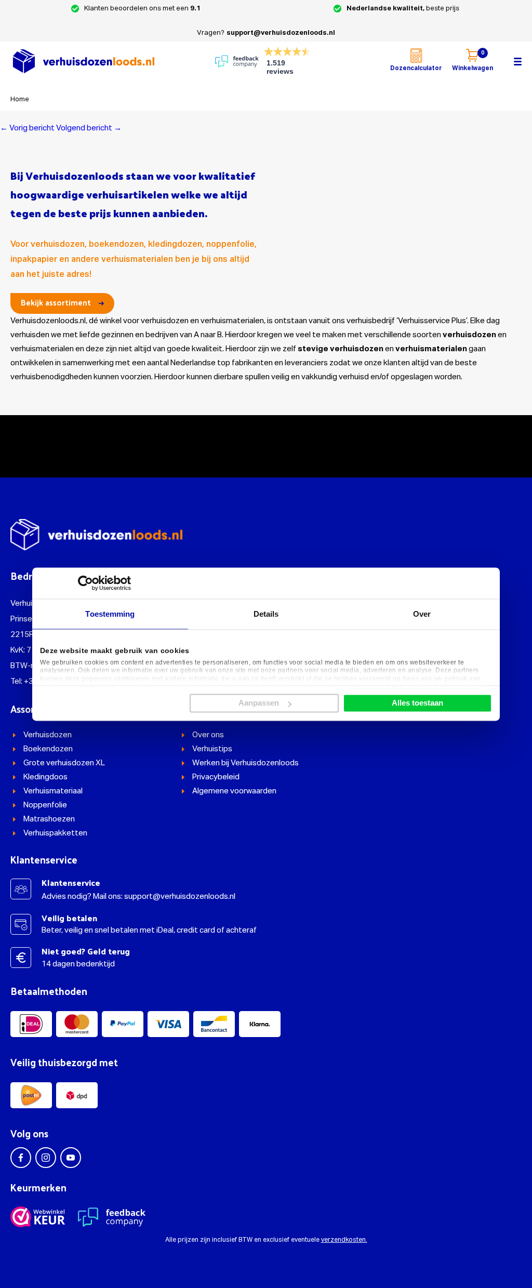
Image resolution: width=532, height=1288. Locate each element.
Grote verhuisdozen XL (64, 763)
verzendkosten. (344, 1240)
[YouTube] (70, 1157)
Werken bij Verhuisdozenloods (245, 763)
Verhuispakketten (55, 833)
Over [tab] (422, 613)
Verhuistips (212, 749)
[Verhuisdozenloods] (83, 61)
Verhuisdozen (47, 735)
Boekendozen (48, 749)
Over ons (208, 735)
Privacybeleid (216, 777)
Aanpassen (258, 703)
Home (19, 99)
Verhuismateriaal (53, 791)
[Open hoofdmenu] (518, 61)
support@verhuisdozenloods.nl (281, 33)
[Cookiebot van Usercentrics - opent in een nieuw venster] (85, 583)
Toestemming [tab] (110, 613)
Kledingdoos (45, 777)
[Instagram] (45, 1157)
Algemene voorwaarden (234, 791)
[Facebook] (20, 1157)
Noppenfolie (45, 805)
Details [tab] (266, 613)
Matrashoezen (49, 819)
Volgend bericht (89, 128)
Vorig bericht (27, 128)
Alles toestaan (417, 703)
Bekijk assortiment (56, 302)
